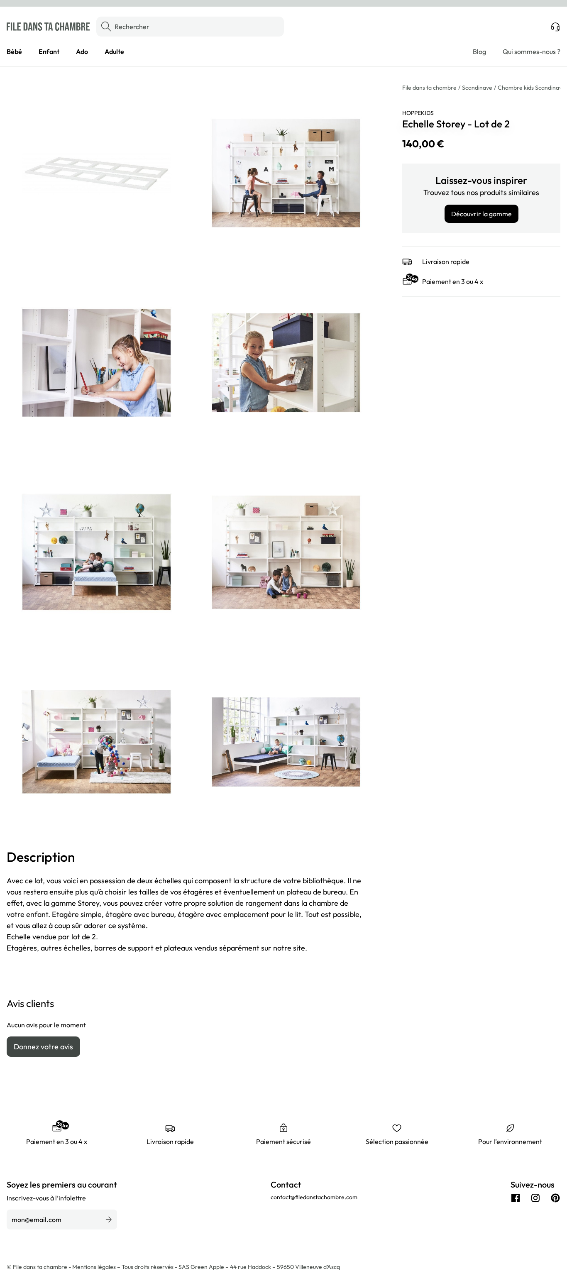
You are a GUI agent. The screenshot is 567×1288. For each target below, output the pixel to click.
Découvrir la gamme (481, 214)
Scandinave (477, 87)
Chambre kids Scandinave (531, 87)
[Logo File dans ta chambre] (48, 26)
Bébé (14, 51)
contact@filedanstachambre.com (314, 1197)
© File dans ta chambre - (39, 1267)
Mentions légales (94, 1267)
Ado (82, 51)
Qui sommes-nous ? (531, 51)
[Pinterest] (555, 1198)
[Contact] (555, 27)
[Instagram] (535, 1198)
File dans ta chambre (429, 87)
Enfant (49, 51)
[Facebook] (516, 1198)
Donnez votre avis (43, 1046)
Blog (479, 51)
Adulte (114, 51)
